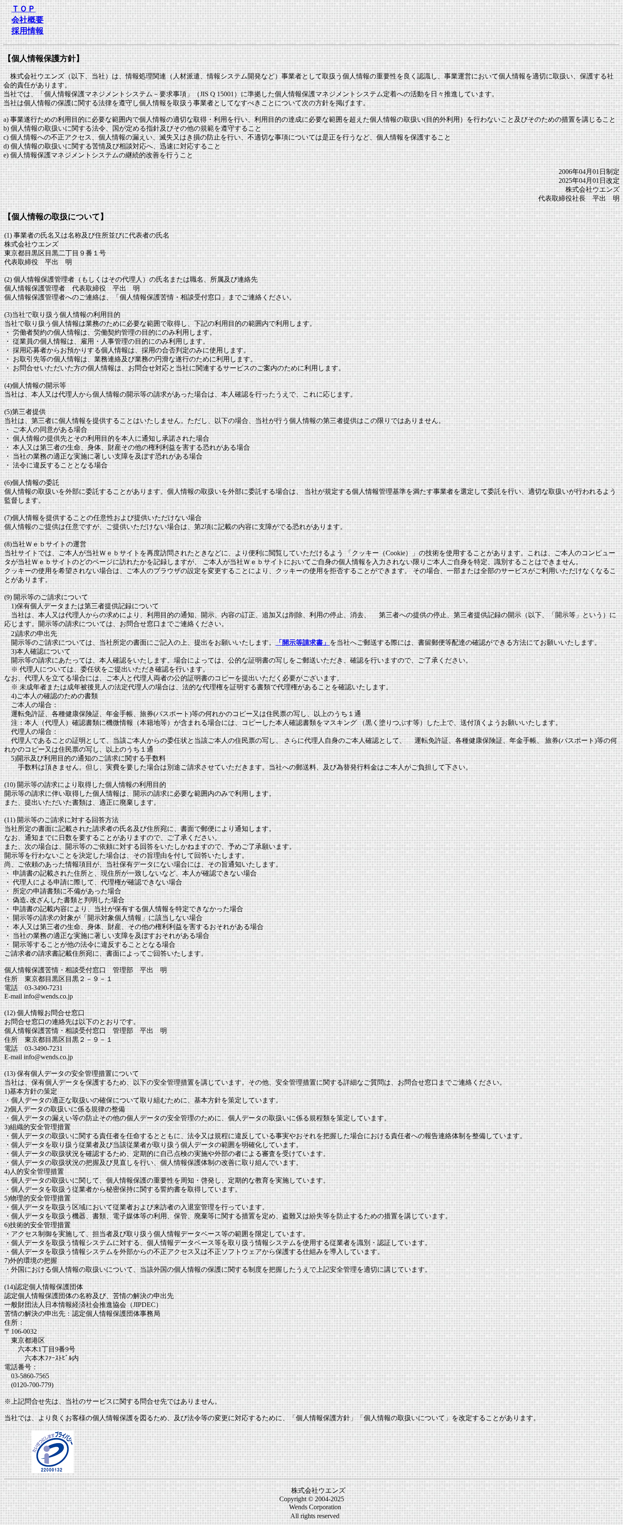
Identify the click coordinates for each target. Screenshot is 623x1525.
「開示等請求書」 (302, 642)
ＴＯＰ (23, 8)
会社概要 (27, 19)
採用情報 (27, 30)
